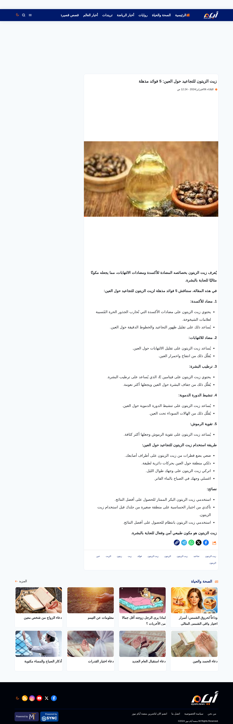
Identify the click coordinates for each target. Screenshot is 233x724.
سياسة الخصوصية (193, 713)
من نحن (212, 713)
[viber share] (184, 542)
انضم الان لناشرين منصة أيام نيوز (149, 713)
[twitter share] (199, 542)
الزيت (108, 556)
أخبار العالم (90, 15)
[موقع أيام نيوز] (207, 15)
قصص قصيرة (69, 15)
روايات (143, 15)
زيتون (119, 556)
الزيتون (167, 556)
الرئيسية (180, 15)
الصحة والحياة (161, 15)
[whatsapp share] (191, 542)
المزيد (23, 581)
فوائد (139, 556)
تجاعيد (196, 556)
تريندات (107, 15)
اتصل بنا (175, 713)
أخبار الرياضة (125, 15)
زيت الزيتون (210, 556)
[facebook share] (206, 542)
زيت (130, 556)
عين (98, 556)
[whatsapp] (177, 542)
